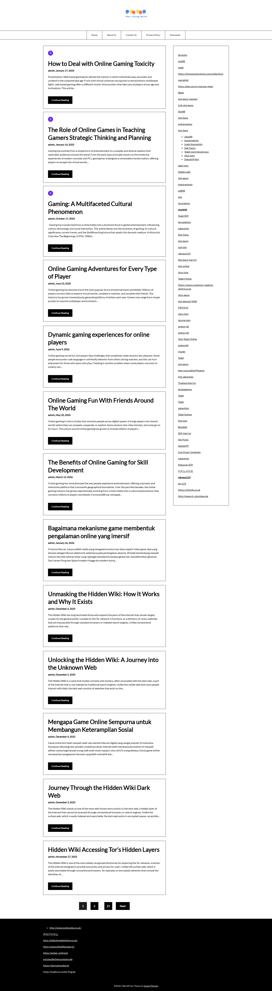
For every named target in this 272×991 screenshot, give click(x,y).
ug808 (181, 190)
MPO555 (183, 307)
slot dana (183, 117)
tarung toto (184, 320)
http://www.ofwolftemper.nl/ (58, 946)
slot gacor (183, 178)
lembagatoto (185, 389)
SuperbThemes (151, 986)
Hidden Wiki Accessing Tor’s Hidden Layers (103, 849)
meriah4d (183, 80)
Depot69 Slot (191, 159)
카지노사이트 (185, 470)
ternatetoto (184, 222)
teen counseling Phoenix (191, 370)
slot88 (181, 61)
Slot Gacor (190, 147)
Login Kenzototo (193, 144)
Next (123, 906)
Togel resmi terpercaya (196, 151)
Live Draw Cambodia (189, 452)
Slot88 (181, 111)
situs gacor (184, 295)
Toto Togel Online (187, 339)
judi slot (182, 247)
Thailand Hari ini (187, 383)
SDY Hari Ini (184, 433)
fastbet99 (183, 445)
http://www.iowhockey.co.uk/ (65, 927)
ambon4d (183, 345)
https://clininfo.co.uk (189, 489)
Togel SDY (183, 215)
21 (108, 906)
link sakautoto (185, 376)
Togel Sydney (185, 414)
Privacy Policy (153, 35)
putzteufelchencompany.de (57, 959)
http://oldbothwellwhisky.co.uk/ (60, 940)
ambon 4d (183, 326)
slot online (183, 266)
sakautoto (183, 228)
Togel (181, 357)
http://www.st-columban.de (193, 496)
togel (181, 67)
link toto (182, 420)
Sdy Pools (183, 439)
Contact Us (131, 35)
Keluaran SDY (185, 464)
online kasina (185, 124)
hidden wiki (184, 171)
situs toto (189, 155)
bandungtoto (191, 140)
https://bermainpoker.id (56, 965)
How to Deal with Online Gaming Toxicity (101, 63)
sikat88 (188, 136)
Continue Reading (60, 100)
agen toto (183, 165)
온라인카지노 (50, 934)
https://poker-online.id (55, 952)
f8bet (181, 92)
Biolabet (182, 426)
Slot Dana (183, 234)
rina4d (181, 351)
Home (94, 35)
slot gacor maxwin (188, 98)
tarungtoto (184, 203)
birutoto (182, 54)
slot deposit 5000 (187, 301)
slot (180, 196)
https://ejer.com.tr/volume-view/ (195, 86)
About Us (111, 35)
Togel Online (185, 278)
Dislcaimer (175, 35)
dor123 (182, 483)
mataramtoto (185, 184)
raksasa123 (184, 253)
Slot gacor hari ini (187, 259)
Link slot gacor (186, 105)
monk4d (182, 209)
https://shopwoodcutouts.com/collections (200, 73)
